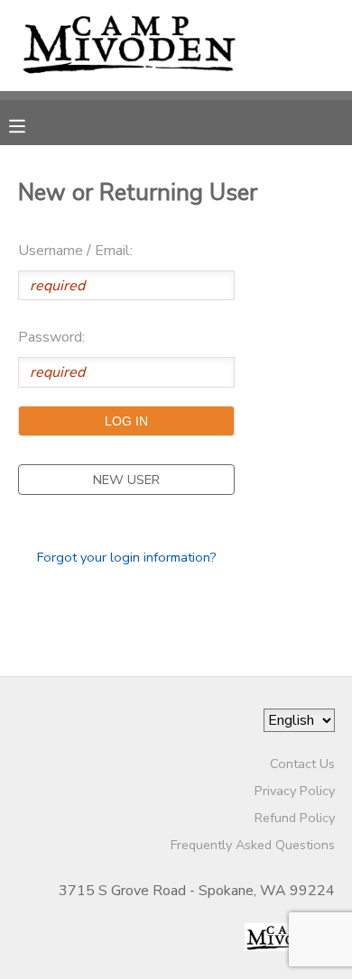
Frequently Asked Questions (253, 845)
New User (126, 480)
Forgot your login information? (127, 557)
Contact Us (302, 764)
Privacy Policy (295, 791)
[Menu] (30, 124)
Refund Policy (295, 818)
